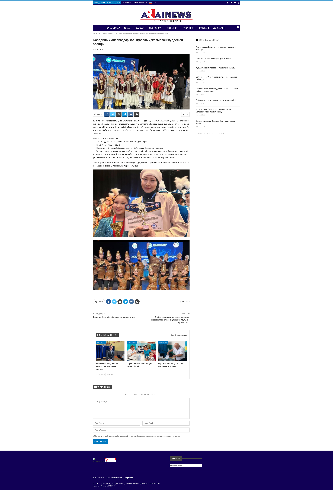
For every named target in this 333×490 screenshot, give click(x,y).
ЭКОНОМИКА (155, 28)
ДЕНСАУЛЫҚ (219, 28)
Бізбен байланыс (140, 2)
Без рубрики (101, 342)
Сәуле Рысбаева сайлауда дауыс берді (213, 59)
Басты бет (99, 478)
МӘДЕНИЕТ (172, 28)
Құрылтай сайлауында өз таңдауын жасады (215, 68)
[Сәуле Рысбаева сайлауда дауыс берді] (141, 351)
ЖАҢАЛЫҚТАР (113, 28)
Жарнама (127, 2)
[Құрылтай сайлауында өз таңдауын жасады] (172, 351)
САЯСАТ (140, 28)
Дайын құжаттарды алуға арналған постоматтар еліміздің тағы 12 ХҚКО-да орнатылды (170, 320)
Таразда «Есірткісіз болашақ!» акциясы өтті (114, 317)
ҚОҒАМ (127, 28)
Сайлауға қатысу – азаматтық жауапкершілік (216, 100)
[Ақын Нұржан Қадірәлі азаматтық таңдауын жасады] (110, 351)
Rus (154, 2)
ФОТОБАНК (204, 28)
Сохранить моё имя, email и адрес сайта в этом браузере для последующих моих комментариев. (137, 436)
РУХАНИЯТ (188, 28)
